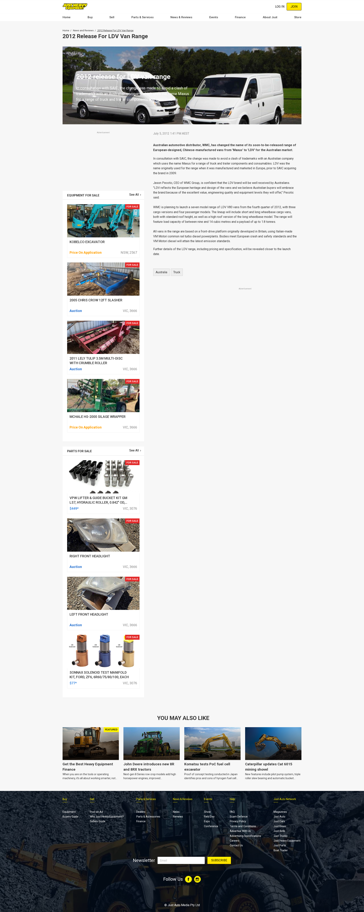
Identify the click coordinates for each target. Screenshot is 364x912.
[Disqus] (225, 396)
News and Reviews (83, 30)
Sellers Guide (97, 821)
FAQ (232, 811)
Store (297, 17)
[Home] (75, 6)
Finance (240, 17)
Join (294, 6)
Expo (207, 821)
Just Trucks (280, 835)
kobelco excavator (87, 242)
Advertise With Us (240, 830)
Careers (234, 840)
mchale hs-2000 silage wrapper (98, 417)
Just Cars (279, 821)
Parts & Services (142, 17)
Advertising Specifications (245, 835)
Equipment (69, 811)
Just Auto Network (285, 799)
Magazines (280, 811)
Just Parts (280, 845)
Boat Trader (281, 850)
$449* (74, 508)
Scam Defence (239, 816)
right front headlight (90, 556)
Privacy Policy (238, 821)
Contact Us (236, 845)
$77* (73, 683)
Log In (279, 6)
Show (207, 811)
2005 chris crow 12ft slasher (96, 300)
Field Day (209, 816)
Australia (161, 272)
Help (232, 799)
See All (134, 194)
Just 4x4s (279, 830)
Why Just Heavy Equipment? (107, 816)
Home (67, 17)
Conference (211, 826)
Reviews (178, 816)
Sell (111, 17)
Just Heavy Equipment (287, 840)
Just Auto (279, 816)
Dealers (140, 811)
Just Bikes (280, 826)
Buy (90, 17)
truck (176, 272)
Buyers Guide (70, 816)
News (176, 811)
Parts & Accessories (148, 816)
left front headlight (89, 614)
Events (213, 17)
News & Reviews (181, 17)
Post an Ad (96, 811)
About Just (270, 17)
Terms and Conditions (243, 826)
